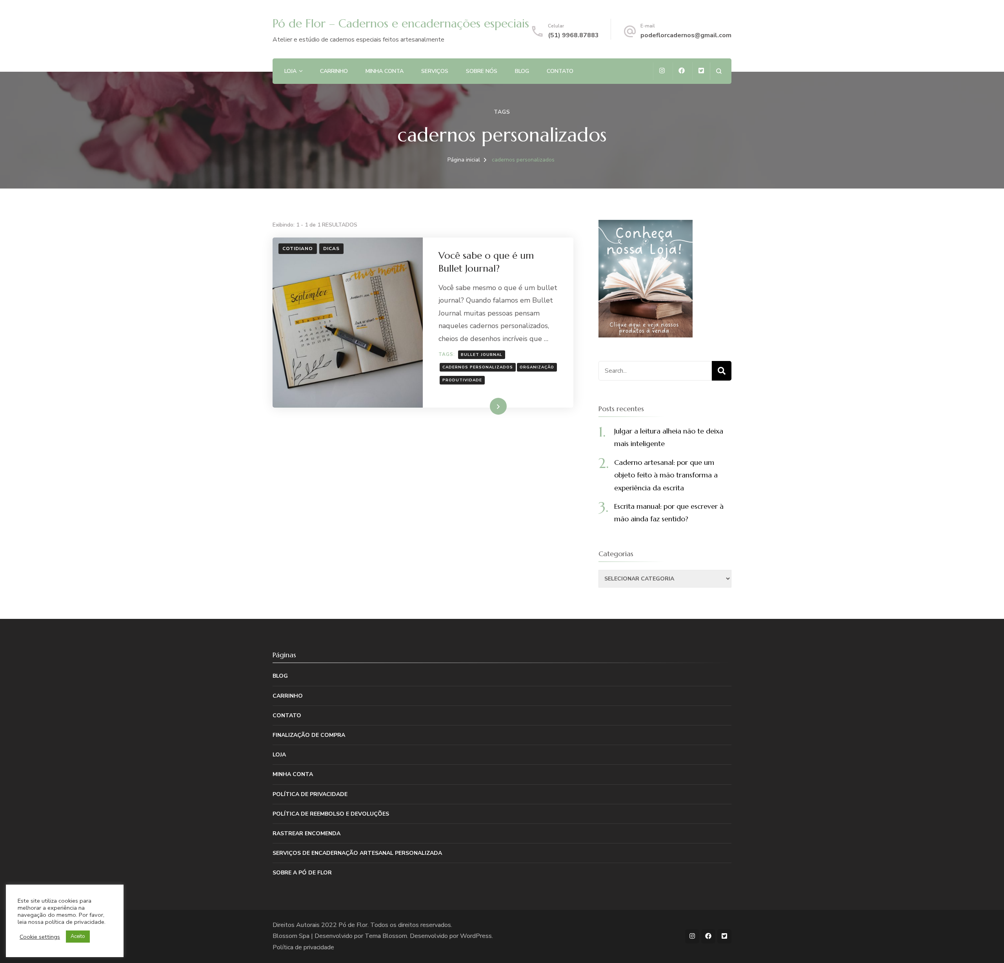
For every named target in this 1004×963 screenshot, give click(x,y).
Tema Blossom (386, 936)
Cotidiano (297, 248)
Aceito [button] (78, 936)
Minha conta (385, 71)
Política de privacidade (310, 794)
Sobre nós (481, 71)
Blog (522, 71)
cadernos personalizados (477, 367)
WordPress (476, 936)
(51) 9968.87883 (573, 35)
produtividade (462, 380)
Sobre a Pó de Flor (302, 872)
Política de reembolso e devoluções (331, 814)
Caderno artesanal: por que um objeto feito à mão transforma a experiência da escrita (666, 475)
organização (537, 367)
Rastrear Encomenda (306, 833)
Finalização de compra (309, 735)
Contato (560, 71)
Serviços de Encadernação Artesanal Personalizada (357, 853)
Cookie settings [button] (40, 936)
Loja (290, 71)
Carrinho (334, 71)
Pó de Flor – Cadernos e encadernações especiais (401, 23)
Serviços (434, 71)
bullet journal (481, 354)
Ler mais (487, 406)
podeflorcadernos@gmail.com (685, 35)
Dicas (331, 248)
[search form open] (719, 71)
